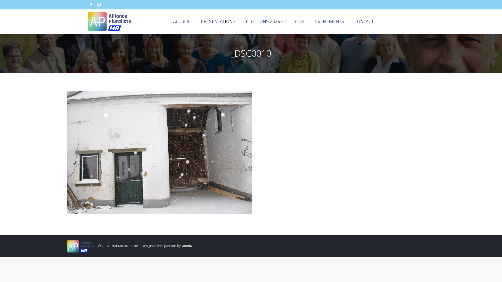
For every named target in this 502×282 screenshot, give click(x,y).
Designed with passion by (161, 245)
